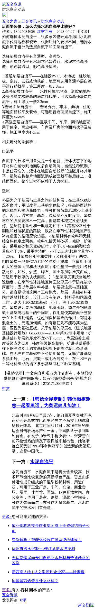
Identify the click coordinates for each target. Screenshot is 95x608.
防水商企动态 (52, 21)
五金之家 (10, 21)
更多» (7, 517)
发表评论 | (14, 600)
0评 (23, 600)
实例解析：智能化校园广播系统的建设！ (47, 540)
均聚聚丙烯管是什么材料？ (35, 581)
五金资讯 (29, 21)
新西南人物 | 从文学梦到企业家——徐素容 (48, 572)
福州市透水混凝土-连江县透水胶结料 (43, 549)
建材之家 (45, 31)
